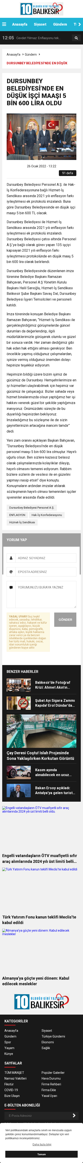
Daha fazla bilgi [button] (42, 1144)
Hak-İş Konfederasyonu (47, 515)
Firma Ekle (49, 1090)
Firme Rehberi (51, 1084)
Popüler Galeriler (53, 1072)
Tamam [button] (41, 1154)
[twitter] (24, 174)
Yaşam (9, 1048)
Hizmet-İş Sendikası (22, 522)
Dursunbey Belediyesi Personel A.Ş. (31, 507)
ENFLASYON (17, 515)
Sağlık (46, 1048)
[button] (79, 24)
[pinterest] (35, 174)
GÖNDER (65, 619)
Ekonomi (48, 1042)
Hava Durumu (51, 1078)
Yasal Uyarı (49, 1096)
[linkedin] (30, 174)
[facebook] (19, 174)
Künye (8, 1054)
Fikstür (9, 1084)
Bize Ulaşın (12, 1096)
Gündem (60, 24)
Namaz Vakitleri (15, 1078)
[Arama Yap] (76, 38)
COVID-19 (11, 1090)
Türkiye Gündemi (53, 1036)
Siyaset (40, 24)
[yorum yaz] (45, 174)
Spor (7, 1042)
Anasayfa (19, 24)
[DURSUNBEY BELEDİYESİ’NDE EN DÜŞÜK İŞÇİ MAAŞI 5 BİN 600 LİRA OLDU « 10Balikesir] (41, 8)
